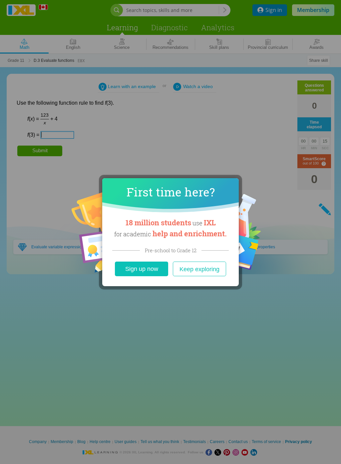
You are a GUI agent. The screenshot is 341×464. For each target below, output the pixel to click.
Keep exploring (199, 269)
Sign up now (141, 269)
